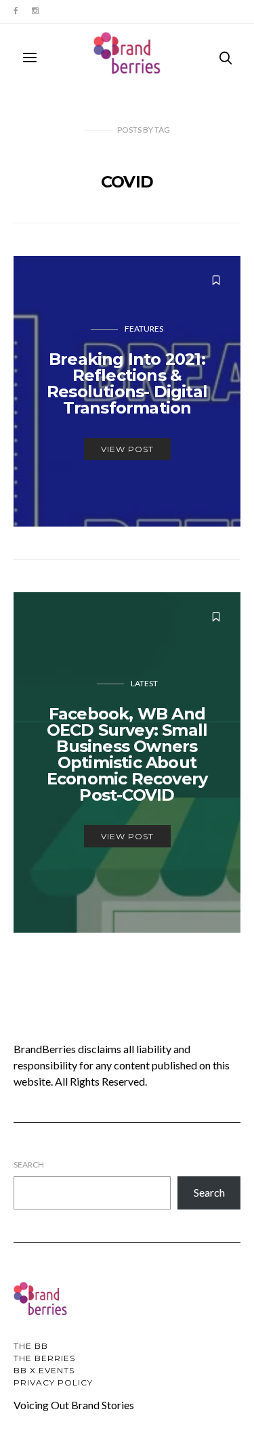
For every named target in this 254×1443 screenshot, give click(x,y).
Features (144, 329)
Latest (144, 683)
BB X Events (44, 1370)
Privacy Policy (53, 1382)
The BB (31, 1346)
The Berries (44, 1358)
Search (29, 1164)
